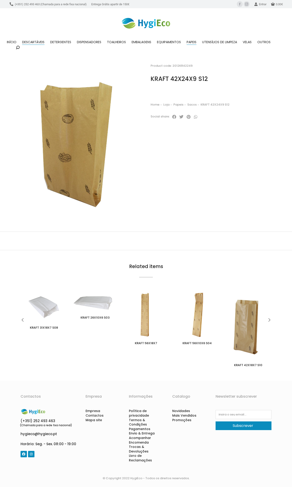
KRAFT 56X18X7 (146, 343)
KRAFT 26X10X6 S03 (95, 317)
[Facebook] (24, 454)
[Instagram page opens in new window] (247, 4)
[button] (174, 116)
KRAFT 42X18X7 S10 (248, 365)
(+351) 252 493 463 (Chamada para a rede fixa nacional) (51, 4)
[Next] (272, 61)
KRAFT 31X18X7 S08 (44, 327)
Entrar (262, 4)
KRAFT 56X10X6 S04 (197, 343)
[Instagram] (31, 454)
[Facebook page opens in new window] (240, 4)
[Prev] (261, 61)
